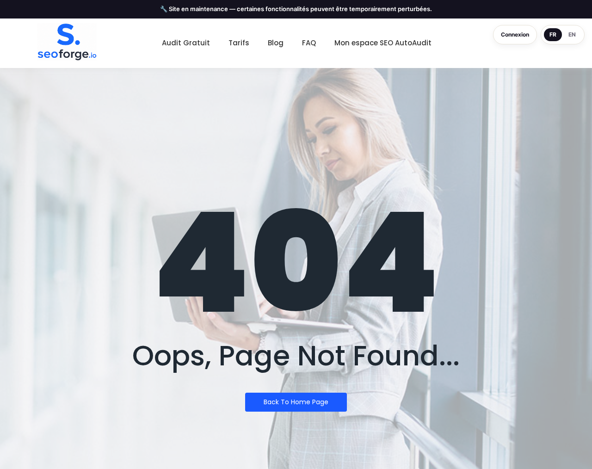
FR (552, 34)
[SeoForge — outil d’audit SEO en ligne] (67, 42)
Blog (276, 43)
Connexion (515, 34)
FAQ (309, 43)
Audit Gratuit (186, 43)
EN (572, 34)
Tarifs (238, 43)
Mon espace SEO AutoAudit (383, 43)
